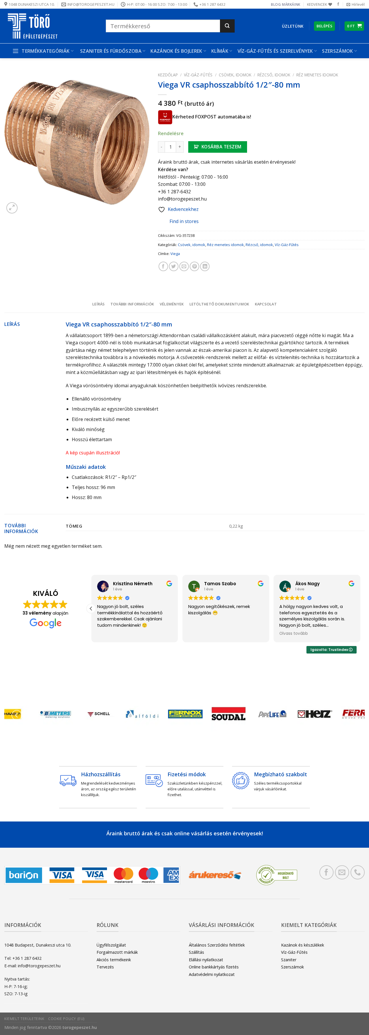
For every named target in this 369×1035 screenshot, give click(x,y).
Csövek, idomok (235, 75)
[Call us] (358, 872)
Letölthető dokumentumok (219, 304)
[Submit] (227, 26)
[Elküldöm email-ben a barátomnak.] (184, 266)
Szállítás (196, 952)
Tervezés (105, 967)
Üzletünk (293, 26)
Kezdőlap (168, 75)
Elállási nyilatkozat (206, 959)
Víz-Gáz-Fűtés (198, 75)
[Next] (352, 715)
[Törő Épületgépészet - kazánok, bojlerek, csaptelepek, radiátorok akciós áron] (50, 26)
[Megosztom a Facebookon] (163, 266)
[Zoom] (12, 208)
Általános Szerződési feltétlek (217, 945)
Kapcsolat (266, 304)
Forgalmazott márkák (117, 952)
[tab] (98, 304)
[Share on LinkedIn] (205, 266)
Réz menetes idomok (317, 75)
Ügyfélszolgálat (111, 945)
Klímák (219, 51)
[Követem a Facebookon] (338, 4)
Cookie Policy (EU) (66, 1018)
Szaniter (288, 959)
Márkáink (291, 4)
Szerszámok (292, 967)
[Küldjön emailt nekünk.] (342, 872)
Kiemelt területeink (24, 1018)
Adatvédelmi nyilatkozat (212, 974)
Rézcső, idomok (273, 75)
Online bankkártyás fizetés (214, 967)
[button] (91, 608)
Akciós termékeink (114, 959)
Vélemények (172, 304)
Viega (175, 253)
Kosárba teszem (222, 146)
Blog (276, 4)
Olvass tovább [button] (293, 633)
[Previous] (17, 715)
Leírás (98, 304)
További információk (132, 304)
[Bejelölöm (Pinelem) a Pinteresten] (194, 266)
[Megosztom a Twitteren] (173, 266)
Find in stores (184, 221)
